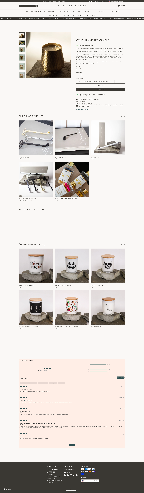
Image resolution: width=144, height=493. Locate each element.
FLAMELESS (90, 11)
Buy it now (101, 89)
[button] (99, 364)
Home (78, 37)
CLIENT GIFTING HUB (53, 476)
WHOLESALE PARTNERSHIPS (51, 471)
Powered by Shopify (71, 490)
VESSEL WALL (55, 15)
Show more (72, 445)
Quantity (79, 72)
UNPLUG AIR (63, 11)
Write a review (120, 377)
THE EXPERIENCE (32, 11)
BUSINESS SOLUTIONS (73, 15)
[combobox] (28, 6)
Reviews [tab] (23, 378)
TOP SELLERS (49, 11)
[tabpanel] (72, 415)
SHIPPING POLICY (52, 469)
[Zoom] (48, 55)
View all (123, 116)
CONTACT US (51, 478)
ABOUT (90, 15)
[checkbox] (61, 383)
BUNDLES (103, 11)
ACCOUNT (50, 482)
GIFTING (114, 11)
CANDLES (76, 11)
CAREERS (50, 474)
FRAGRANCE (80, 78)
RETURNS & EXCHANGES (54, 480)
